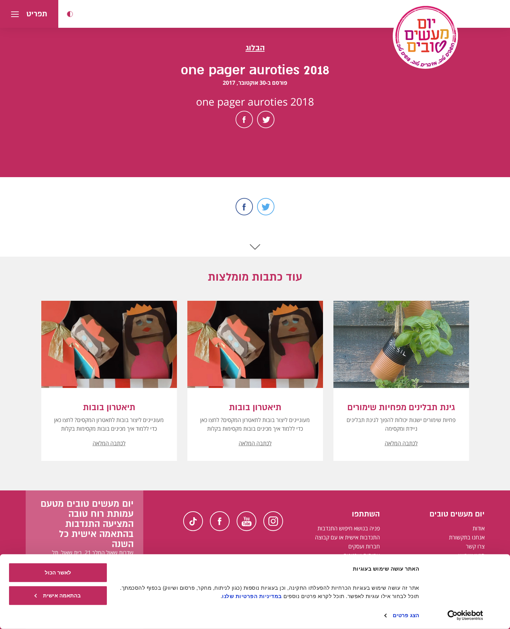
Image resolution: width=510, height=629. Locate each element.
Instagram (273, 521)
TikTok (193, 521)
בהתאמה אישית (62, 595)
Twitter (265, 119)
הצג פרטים (406, 615)
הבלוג (255, 48)
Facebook (244, 119)
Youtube (246, 521)
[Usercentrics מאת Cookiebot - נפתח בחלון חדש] (465, 615)
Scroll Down (255, 247)
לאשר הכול (58, 573)
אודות (479, 528)
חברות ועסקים (364, 546)
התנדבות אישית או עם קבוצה (347, 537)
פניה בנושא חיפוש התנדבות (348, 528)
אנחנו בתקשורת (467, 537)
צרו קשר (475, 546)
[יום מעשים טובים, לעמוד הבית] (425, 36)
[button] (70, 14)
